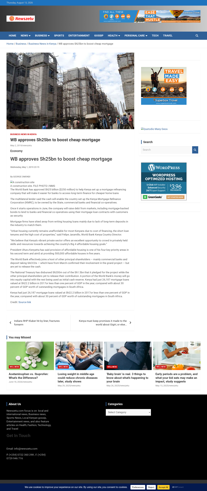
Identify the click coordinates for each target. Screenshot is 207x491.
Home (12, 35)
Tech (155, 35)
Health (112, 35)
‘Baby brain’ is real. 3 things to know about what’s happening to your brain (127, 377)
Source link (24, 302)
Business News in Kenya (23, 134)
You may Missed (20, 337)
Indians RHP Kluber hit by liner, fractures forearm (37, 322)
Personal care (135, 35)
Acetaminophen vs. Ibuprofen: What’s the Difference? (28, 376)
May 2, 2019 (16, 145)
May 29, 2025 (64, 385)
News (24, 35)
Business (41, 35)
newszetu (27, 145)
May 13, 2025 (161, 385)
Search (195, 149)
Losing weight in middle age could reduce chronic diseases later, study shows (78, 377)
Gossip (98, 35)
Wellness (14, 367)
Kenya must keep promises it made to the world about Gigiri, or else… (103, 322)
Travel (167, 35)
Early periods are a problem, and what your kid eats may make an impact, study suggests (176, 377)
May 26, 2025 (113, 385)
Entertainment (79, 35)
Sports (59, 35)
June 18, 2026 (15, 382)
